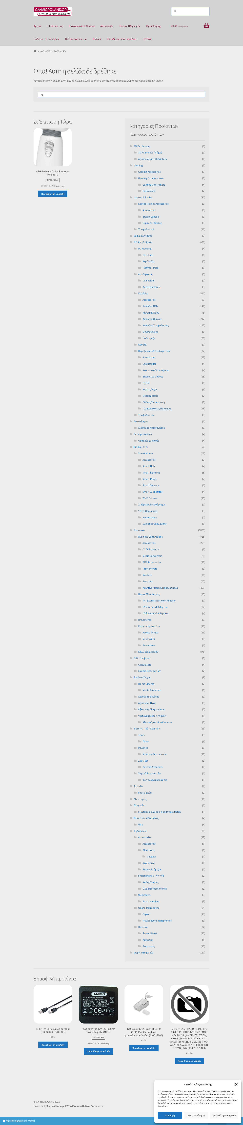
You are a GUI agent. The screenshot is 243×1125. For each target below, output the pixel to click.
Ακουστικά (148, 863)
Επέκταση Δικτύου (149, 626)
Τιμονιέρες (148, 191)
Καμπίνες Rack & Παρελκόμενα (160, 587)
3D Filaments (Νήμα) (150, 152)
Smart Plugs (149, 479)
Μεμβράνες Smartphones (157, 920)
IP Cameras (144, 619)
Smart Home (145, 453)
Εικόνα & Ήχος (142, 677)
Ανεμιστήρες (149, 517)
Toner (141, 735)
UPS (140, 824)
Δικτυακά (139, 530)
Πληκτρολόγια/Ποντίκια (156, 408)
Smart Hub (148, 466)
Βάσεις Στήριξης (151, 869)
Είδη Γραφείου (142, 658)
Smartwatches (150, 901)
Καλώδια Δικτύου (148, 651)
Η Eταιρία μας (55, 26)
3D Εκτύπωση (142, 146)
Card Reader (149, 363)
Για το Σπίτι (141, 447)
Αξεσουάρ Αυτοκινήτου (151, 427)
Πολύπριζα (148, 338)
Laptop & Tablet (143, 197)
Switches (147, 581)
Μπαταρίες (140, 799)
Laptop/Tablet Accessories (153, 203)
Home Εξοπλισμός (149, 594)
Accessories (149, 210)
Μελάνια (143, 747)
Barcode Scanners (152, 767)
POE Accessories (151, 562)
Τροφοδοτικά (146, 229)
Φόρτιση (143, 927)
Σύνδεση (147, 39)
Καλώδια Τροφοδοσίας (155, 325)
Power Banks (149, 933)
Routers (147, 575)
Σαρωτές (143, 760)
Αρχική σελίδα (44, 51)
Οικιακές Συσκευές (148, 440)
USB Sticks (148, 280)
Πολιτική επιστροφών (46, 39)
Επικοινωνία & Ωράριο (82, 26)
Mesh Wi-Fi (148, 639)
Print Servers (149, 568)
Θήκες (145, 914)
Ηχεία (145, 383)
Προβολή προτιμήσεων (224, 1115)
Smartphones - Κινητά (151, 875)
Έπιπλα (138, 786)
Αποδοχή (170, 1115)
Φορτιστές (148, 946)
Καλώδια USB (150, 306)
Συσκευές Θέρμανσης (154, 523)
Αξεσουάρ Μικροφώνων (151, 709)
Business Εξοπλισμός (150, 536)
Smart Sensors (150, 485)
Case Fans (147, 255)
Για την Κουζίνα (143, 434)
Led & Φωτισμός (143, 235)
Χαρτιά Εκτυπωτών (149, 671)
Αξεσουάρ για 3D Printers (152, 159)
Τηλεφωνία (140, 831)
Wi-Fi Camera (150, 498)
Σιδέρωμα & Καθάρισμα (151, 504)
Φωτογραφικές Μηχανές (152, 715)
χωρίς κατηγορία (143, 952)
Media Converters (152, 555)
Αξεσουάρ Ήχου (147, 703)
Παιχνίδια (139, 805)
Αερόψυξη (148, 261)
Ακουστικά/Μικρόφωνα (155, 370)
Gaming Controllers (153, 184)
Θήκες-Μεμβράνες (148, 907)
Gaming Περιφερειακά (151, 178)
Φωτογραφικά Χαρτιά (154, 779)
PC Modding (145, 248)
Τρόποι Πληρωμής (129, 26)
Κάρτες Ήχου (150, 389)
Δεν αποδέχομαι (196, 1115)
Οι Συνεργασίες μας (76, 39)
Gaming (138, 165)
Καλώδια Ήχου (150, 312)
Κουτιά (142, 344)
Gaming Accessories (149, 171)
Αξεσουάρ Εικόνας (148, 696)
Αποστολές (106, 26)
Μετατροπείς (150, 395)
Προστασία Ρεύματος (146, 818)
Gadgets (151, 856)
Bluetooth (148, 850)
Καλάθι (97, 39)
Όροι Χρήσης (153, 26)
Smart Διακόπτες (152, 491)
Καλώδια (143, 293)
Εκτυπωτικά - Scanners (147, 728)
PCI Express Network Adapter (159, 600)
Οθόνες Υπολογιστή (153, 402)
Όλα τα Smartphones (154, 888)
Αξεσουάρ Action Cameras (157, 722)
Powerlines (148, 645)
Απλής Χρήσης (150, 882)
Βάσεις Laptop (150, 216)
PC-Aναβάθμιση (143, 242)
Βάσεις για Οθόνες (152, 376)
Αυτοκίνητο (141, 421)
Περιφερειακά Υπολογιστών (154, 351)
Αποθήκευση (145, 274)
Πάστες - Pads (150, 267)
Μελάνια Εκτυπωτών (154, 754)
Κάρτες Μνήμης (151, 287)
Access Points (150, 632)
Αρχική (37, 26)
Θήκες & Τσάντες (152, 223)
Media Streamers (152, 690)
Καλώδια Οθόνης (152, 319)
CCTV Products (150, 549)
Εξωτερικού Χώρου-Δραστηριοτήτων (159, 811)
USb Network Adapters (155, 607)
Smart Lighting (151, 472)
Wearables (144, 895)
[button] (236, 1084)
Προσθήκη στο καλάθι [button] (52, 193)
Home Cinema (146, 683)
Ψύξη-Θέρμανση (147, 511)
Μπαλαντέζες (150, 331)
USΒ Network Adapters (155, 613)
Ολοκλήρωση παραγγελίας (122, 39)
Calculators (144, 664)
